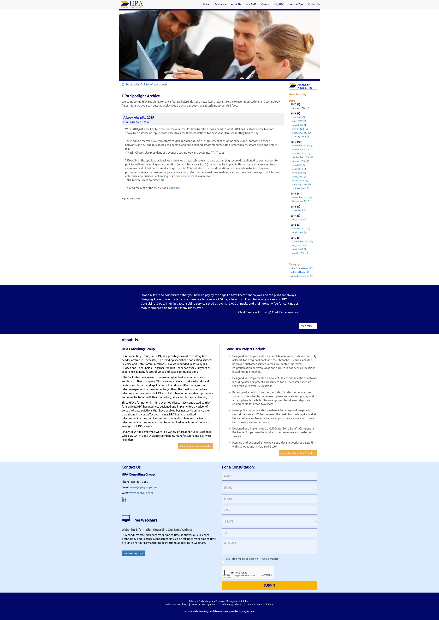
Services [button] (219, 4)
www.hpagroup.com (140, 492)
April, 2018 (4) (299, 176)
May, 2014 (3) (299, 219)
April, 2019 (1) (299, 125)
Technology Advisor (231, 604)
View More (307, 326)
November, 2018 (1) (302, 149)
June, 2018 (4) (299, 169)
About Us (236, 4)
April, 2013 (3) (299, 232)
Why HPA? (279, 4)
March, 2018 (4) (300, 180)
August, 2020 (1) (300, 108)
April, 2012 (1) (299, 249)
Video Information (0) (302, 276)
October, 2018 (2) (301, 153)
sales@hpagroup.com (143, 487)
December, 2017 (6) (302, 197)
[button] (136, 302)
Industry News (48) (300, 272)
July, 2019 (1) (299, 117)
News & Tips (296, 4)
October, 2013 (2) (301, 228)
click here (175, 187)
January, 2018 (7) (301, 188)
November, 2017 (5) (302, 201)
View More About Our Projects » (298, 453)
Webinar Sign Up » (133, 553)
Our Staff (251, 4)
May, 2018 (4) (299, 172)
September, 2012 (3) (302, 241)
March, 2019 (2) (300, 129)
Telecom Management (204, 604)
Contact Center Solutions (260, 604)
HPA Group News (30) (302, 268)
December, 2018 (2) (302, 145)
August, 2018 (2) (300, 161)
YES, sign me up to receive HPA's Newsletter (252, 558)
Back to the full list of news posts (146, 84)
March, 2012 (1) (300, 253)
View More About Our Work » (195, 446)
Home (206, 4)
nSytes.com (248, 611)
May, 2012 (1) (299, 245)
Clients (265, 4)
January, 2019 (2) (301, 136)
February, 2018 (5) (301, 184)
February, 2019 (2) (301, 132)
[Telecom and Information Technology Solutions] (132, 4)
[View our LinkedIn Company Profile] (124, 500)
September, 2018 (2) (302, 157)
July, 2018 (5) (299, 165)
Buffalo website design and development (207, 611)
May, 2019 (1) (299, 121)
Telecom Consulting (176, 604)
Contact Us (314, 4)
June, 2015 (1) (299, 210)
